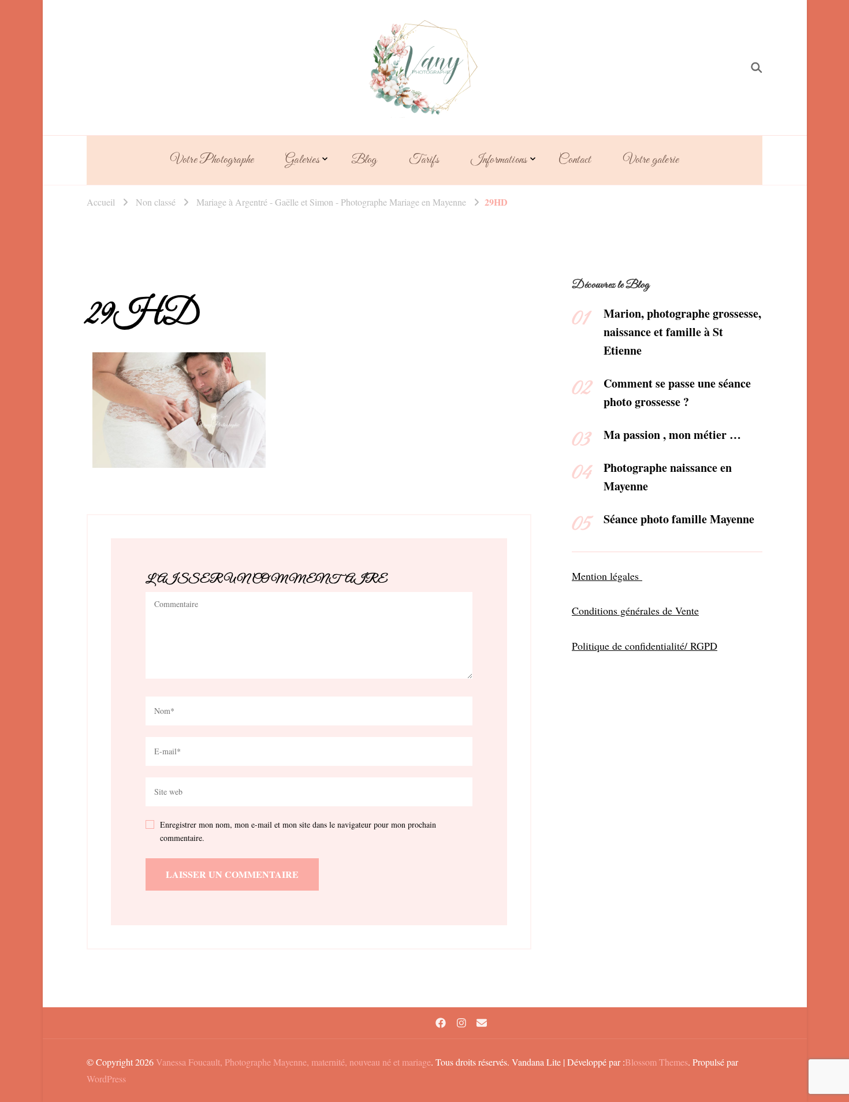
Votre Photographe (212, 160)
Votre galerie (651, 160)
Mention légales (607, 576)
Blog (364, 160)
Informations (499, 160)
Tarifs (424, 160)
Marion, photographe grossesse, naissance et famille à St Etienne (682, 332)
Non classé (156, 202)
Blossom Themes (656, 1062)
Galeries (302, 160)
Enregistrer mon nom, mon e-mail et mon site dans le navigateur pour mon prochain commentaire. (298, 831)
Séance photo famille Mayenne (679, 519)
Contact (574, 160)
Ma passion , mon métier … (672, 434)
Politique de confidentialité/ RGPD (644, 646)
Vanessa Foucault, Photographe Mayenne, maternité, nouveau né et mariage (293, 1062)
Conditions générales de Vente (635, 610)
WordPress (106, 1079)
